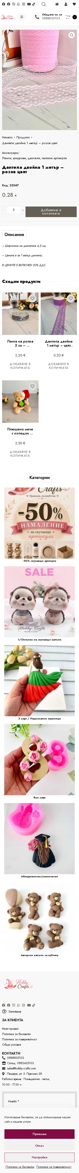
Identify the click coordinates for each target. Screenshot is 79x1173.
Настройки (39, 1157)
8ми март (39, 797)
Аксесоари (10, 153)
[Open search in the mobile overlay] (44, 4)
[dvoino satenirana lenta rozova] (39, 80)
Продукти (23, 137)
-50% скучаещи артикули (39, 561)
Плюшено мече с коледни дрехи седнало (20, 433)
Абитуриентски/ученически (39, 876)
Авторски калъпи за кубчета (39, 955)
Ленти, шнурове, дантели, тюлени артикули (34, 158)
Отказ (39, 1145)
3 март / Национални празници (39, 718)
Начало (7, 137)
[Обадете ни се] (37, 17)
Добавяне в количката (51, 212)
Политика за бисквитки (20, 1167)
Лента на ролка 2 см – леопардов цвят (21, 345)
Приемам (40, 1134)
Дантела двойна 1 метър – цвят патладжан (59, 345)
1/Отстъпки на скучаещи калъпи (39, 640)
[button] (39, 1011)
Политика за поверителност (53, 1167)
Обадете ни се (52, 15)
